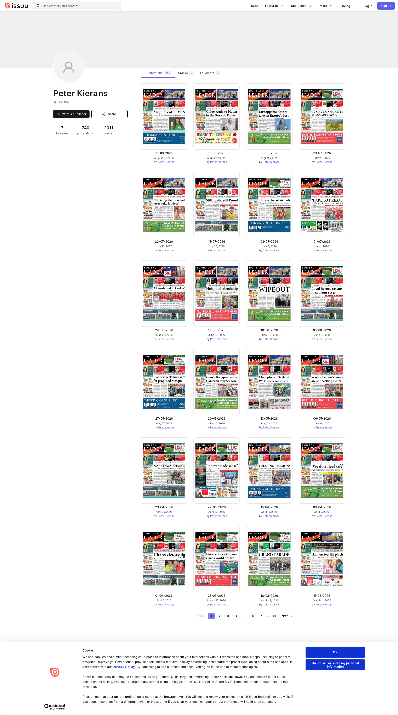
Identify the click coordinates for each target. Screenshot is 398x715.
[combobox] (80, 6)
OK (335, 652)
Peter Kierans (166, 161)
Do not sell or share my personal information (335, 664)
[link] (255, 6)
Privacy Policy (124, 667)
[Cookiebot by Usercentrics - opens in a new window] (55, 707)
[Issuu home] (16, 6)
